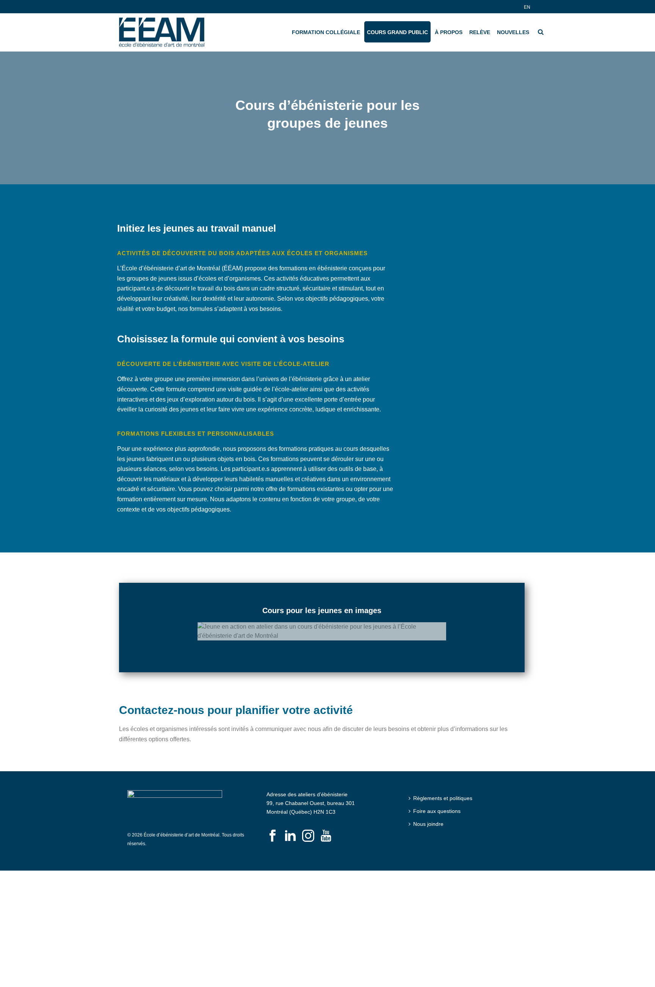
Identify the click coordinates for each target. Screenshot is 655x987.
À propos (448, 32)
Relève (479, 32)
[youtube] (326, 830)
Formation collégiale (326, 32)
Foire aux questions (437, 805)
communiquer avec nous (288, 723)
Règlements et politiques (442, 792)
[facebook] (272, 830)
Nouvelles (513, 32)
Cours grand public (397, 32)
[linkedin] (290, 830)
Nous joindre (428, 818)
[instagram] (308, 830)
